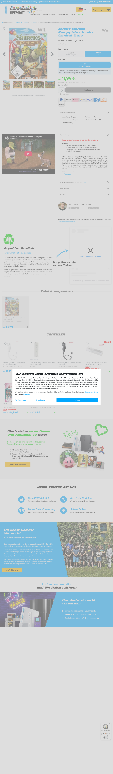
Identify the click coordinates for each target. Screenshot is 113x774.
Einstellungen (40, 400)
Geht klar (77, 400)
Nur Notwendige (20, 400)
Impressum (26, 394)
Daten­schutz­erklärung (91, 392)
